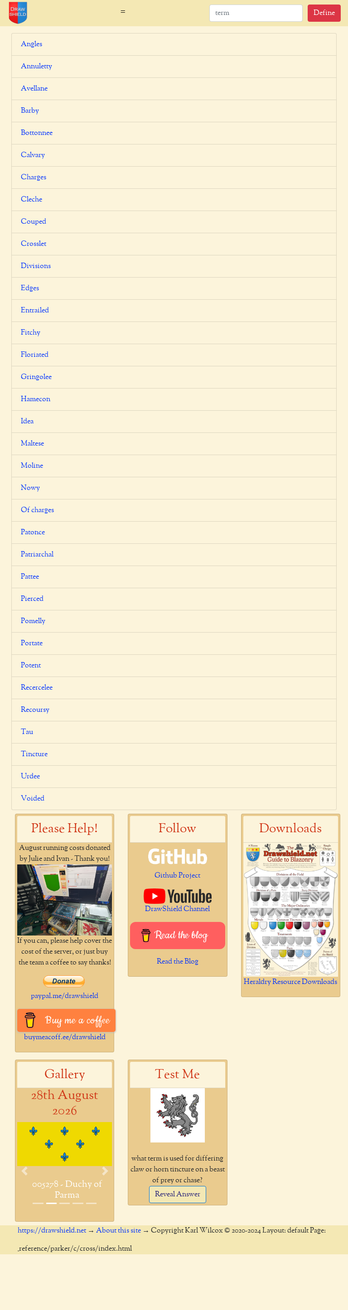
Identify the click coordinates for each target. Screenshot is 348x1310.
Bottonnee (37, 133)
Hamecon (35, 399)
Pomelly (33, 621)
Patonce (33, 532)
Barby (30, 111)
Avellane (34, 88)
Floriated (34, 355)
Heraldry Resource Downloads (290, 982)
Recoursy (35, 710)
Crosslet (33, 244)
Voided (32, 798)
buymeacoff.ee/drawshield (65, 1037)
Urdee (30, 776)
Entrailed (35, 310)
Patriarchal (37, 554)
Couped (33, 222)
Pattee (30, 577)
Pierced (32, 599)
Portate (32, 643)
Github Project (177, 875)
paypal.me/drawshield (64, 996)
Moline (32, 466)
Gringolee (36, 377)
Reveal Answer (177, 1194)
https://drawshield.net (52, 1230)
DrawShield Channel (177, 909)
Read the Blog (177, 961)
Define (324, 13)
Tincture (34, 754)
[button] (24, 1170)
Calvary (33, 155)
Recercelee (37, 687)
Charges (33, 177)
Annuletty (36, 66)
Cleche (31, 199)
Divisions (36, 266)
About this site (118, 1230)
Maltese (32, 443)
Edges (30, 288)
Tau (27, 732)
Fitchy (30, 332)
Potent (31, 665)
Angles (31, 44)
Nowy (30, 488)
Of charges (37, 510)
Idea (27, 421)
